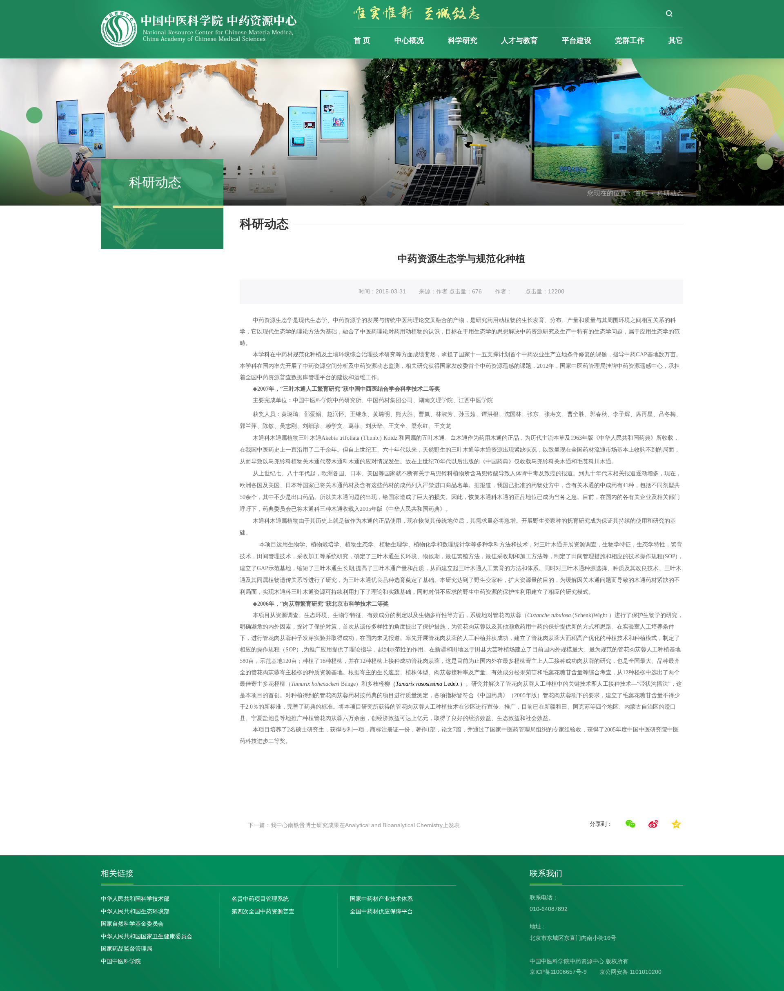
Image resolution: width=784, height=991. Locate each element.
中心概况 (409, 40)
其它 (675, 40)
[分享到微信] (630, 823)
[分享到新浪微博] (653, 823)
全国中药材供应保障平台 (381, 911)
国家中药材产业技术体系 (381, 898)
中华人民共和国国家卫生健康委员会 (146, 936)
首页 (641, 193)
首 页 (362, 40)
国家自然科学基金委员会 (132, 923)
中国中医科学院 (121, 961)
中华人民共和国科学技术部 (135, 898)
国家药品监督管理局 (126, 948)
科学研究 (462, 40)
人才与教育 (519, 40)
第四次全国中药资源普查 (263, 911)
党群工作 (629, 40)
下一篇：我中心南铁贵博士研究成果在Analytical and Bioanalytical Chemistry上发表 (354, 825)
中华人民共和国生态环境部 (135, 911)
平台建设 (576, 40)
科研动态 (670, 193)
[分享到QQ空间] (676, 823)
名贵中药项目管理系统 (260, 898)
